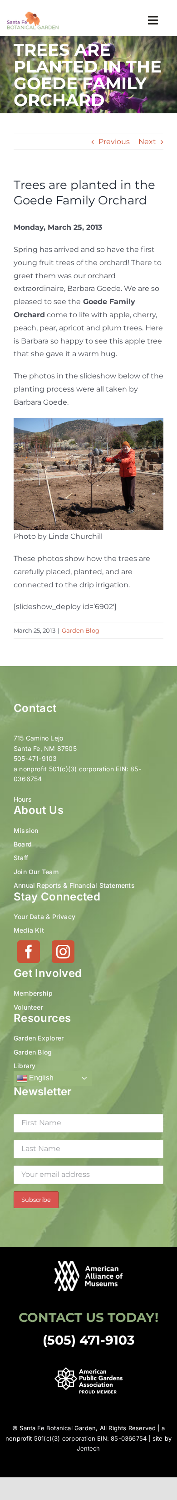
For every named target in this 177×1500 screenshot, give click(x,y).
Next (147, 141)
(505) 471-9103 (89, 1340)
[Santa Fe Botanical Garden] (33, 14)
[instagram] (63, 951)
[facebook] (28, 951)
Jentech (88, 1448)
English (40, 1078)
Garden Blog (80, 630)
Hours (22, 799)
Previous (114, 141)
